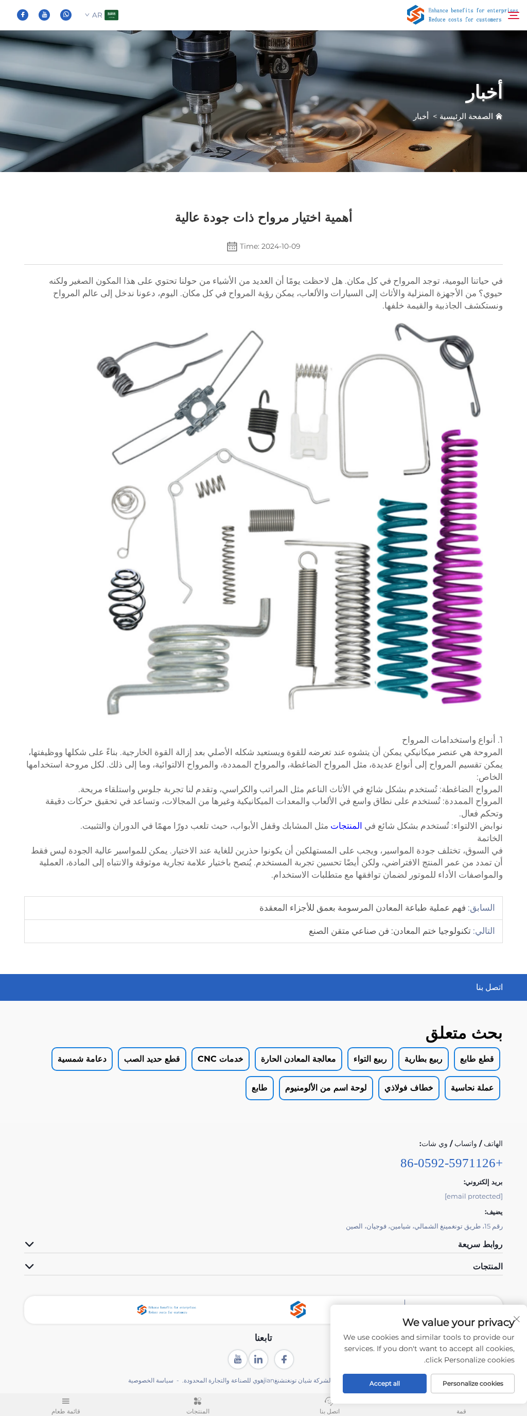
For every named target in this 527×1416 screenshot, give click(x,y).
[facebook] (22, 15)
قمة (461, 1411)
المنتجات (345, 826)
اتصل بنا (330, 1411)
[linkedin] (258, 1359)
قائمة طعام (65, 1411)
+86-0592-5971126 (451, 1163)
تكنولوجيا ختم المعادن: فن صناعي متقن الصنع (390, 931)
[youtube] (44, 15)
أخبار (421, 116)
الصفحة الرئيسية (466, 116)
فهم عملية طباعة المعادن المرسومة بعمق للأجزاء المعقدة (362, 907)
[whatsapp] (66, 15)
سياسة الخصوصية (150, 1380)
